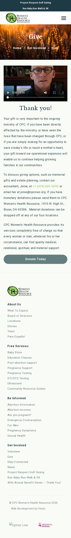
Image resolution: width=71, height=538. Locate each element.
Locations (14, 321)
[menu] (63, 17)
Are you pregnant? (19, 415)
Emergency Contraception (24, 420)
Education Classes (19, 357)
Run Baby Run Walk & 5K (35, 8)
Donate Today (35, 259)
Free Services (18, 346)
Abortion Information (21, 404)
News (11, 467)
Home (17, 48)
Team (11, 331)
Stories (12, 326)
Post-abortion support (22, 362)
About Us (14, 304)
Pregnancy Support (19, 368)
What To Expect (17, 310)
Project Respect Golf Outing (35, 2)
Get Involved (36, 48)
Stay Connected (17, 462)
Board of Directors (19, 315)
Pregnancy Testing (19, 373)
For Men (12, 425)
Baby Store (14, 352)
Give (10, 456)
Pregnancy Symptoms (21, 430)
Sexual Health (16, 435)
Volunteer (13, 451)
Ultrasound (14, 383)
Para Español (16, 336)
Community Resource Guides (26, 388)
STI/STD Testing (18, 378)
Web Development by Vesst (28, 508)
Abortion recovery (19, 409)
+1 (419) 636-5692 (46, 186)
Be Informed (16, 398)
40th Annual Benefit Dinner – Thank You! (34, 482)
